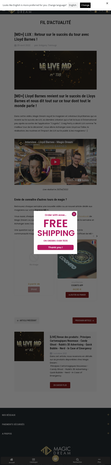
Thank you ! (55, 247)
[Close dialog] (74, 214)
